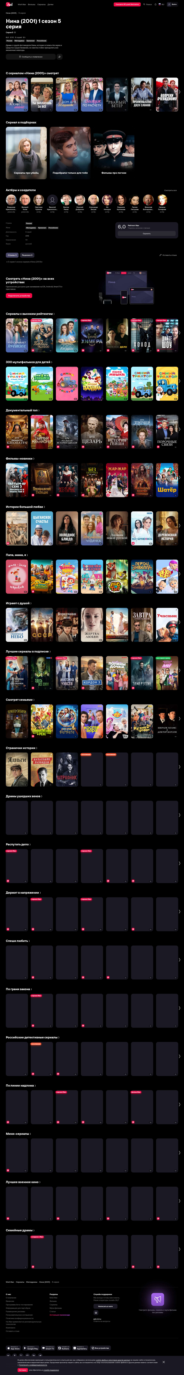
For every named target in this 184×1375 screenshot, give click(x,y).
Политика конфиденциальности (19, 1318)
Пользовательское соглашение (19, 1315)
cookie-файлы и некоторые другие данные (113, 1360)
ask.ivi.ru (97, 1319)
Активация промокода (60, 1315)
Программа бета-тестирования (19, 1305)
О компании (11, 1298)
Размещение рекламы (15, 1311)
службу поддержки (51, 1370)
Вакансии (10, 1301)
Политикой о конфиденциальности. (33, 1365)
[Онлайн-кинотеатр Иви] (10, 4)
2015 (12, 37)
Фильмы (53, 1301)
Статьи (53, 1311)
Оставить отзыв (12, 1331)
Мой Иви (53, 1298)
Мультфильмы (56, 1308)
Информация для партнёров (18, 1308)
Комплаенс (10, 1328)
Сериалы (53, 1305)
